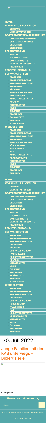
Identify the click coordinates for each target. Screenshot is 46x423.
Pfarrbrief (16, 86)
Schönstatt (17, 117)
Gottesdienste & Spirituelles (25, 35)
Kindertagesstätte (21, 155)
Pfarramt (15, 77)
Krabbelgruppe (18, 158)
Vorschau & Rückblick (20, 25)
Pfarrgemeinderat (20, 80)
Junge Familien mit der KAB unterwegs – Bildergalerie (22, 353)
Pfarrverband (15, 51)
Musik (13, 108)
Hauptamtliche (19, 57)
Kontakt (15, 54)
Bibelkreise (16, 48)
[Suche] (42, 405)
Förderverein (17, 145)
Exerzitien (16, 45)
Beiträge (15, 29)
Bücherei (15, 89)
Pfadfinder (16, 114)
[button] (23, 176)
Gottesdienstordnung (23, 38)
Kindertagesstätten (21, 98)
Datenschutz (27, 418)
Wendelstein (14, 126)
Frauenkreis (17, 148)
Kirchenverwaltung (21, 83)
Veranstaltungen (20, 32)
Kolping (14, 102)
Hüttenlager (17, 95)
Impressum (18, 418)
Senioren (15, 120)
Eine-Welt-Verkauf (21, 92)
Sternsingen (17, 123)
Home (9, 21)
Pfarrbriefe (16, 67)
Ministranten (18, 105)
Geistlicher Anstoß (21, 41)
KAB (12, 151)
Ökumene (15, 111)
